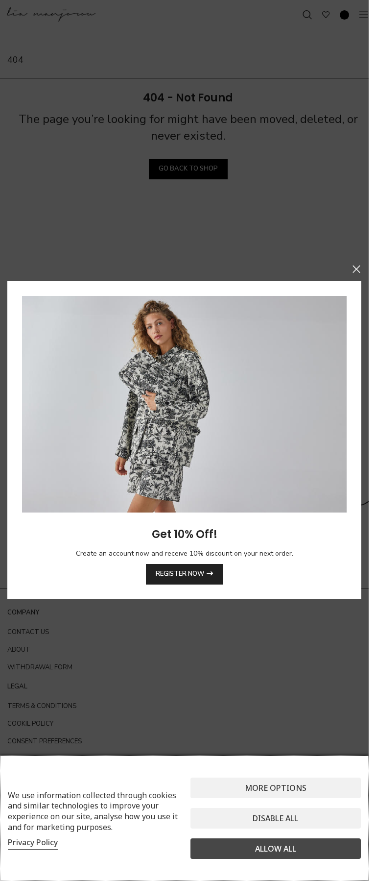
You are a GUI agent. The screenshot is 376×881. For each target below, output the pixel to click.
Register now (180, 574)
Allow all (275, 848)
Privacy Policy (33, 842)
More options (275, 788)
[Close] (356, 269)
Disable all (275, 818)
